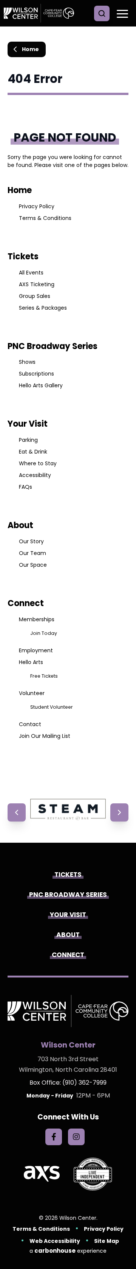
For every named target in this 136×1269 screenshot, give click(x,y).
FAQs (25, 487)
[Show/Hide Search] (102, 13)
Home (30, 49)
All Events (31, 272)
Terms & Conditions (45, 218)
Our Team (32, 553)
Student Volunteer (51, 707)
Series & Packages (43, 308)
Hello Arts (31, 662)
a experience (68, 1251)
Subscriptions (36, 373)
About (20, 525)
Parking (28, 440)
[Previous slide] (17, 812)
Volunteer (32, 693)
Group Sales (34, 296)
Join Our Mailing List (44, 736)
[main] (68, 413)
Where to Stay (38, 463)
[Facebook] (53, 1137)
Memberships (36, 619)
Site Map (106, 1241)
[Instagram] (76, 1137)
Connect (26, 603)
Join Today (43, 633)
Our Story (31, 541)
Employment (36, 650)
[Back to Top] (124, 1246)
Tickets (23, 256)
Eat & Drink (33, 451)
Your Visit (28, 424)
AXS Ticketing (36, 284)
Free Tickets (44, 676)
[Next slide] (119, 812)
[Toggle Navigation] (120, 13)
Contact (30, 724)
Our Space (33, 565)
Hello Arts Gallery (41, 385)
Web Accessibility (54, 1241)
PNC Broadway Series (52, 346)
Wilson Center (41, 13)
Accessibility (35, 475)
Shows (27, 362)
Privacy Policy (36, 206)
